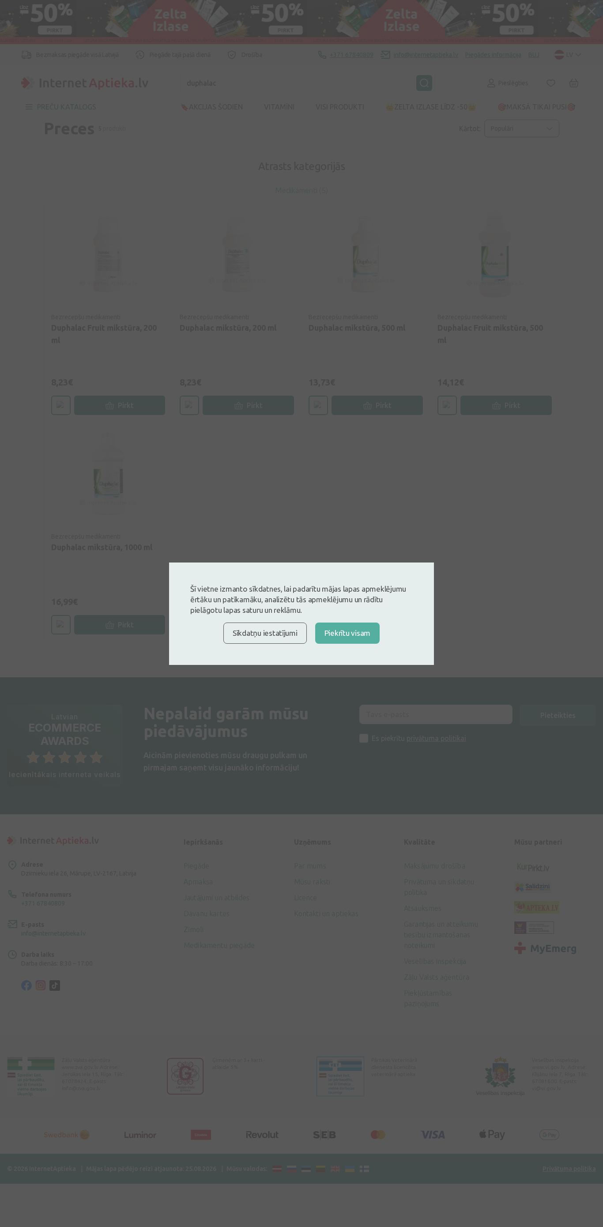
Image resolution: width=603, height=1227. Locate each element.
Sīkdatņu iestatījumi (265, 633)
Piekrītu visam (347, 633)
